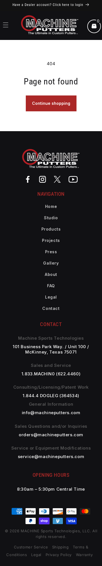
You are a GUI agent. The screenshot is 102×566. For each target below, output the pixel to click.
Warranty (84, 554)
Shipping (60, 547)
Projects (51, 240)
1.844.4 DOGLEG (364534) (51, 395)
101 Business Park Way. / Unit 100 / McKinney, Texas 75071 (51, 349)
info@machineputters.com (51, 412)
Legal (51, 297)
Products (51, 229)
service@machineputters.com (51, 456)
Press (51, 251)
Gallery (51, 263)
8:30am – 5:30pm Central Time (51, 489)
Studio (51, 217)
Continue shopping (51, 103)
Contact (51, 308)
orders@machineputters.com (51, 434)
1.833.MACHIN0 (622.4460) (51, 373)
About (51, 274)
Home (51, 206)
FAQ (51, 285)
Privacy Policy (59, 554)
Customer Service (31, 547)
